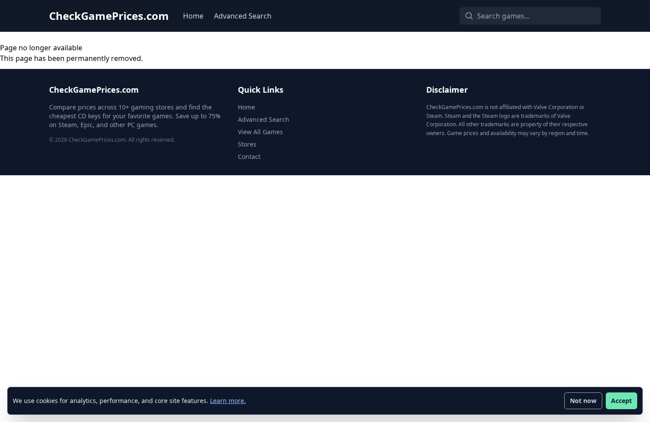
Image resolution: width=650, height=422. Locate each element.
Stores (247, 144)
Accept (621, 400)
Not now (583, 400)
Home (193, 16)
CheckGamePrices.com (109, 16)
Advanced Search (242, 16)
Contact (249, 156)
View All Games (260, 132)
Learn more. (228, 400)
